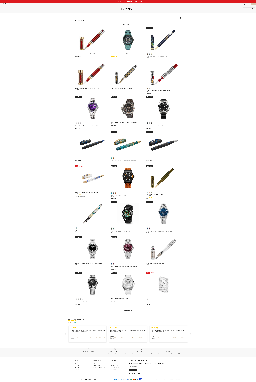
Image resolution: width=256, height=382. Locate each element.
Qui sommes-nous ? (97, 361)
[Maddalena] (149, 192)
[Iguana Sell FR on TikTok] (7, 3)
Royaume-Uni (78, 365)
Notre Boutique (96, 365)
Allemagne (77, 369)
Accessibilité (113, 369)
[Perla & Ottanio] (76, 228)
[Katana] (151, 54)
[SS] (114, 228)
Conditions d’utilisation (164, 380)
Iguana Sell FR (93, 379)
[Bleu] (78, 123)
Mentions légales (157, 380)
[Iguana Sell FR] (126, 9)
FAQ (112, 361)
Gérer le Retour (114, 363)
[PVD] (112, 228)
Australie (77, 367)
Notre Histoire (96, 363)
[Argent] (147, 299)
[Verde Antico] (151, 192)
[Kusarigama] (147, 54)
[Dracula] (149, 88)
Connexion (247, 3)
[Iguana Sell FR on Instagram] (3, 3)
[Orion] (114, 158)
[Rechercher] (253, 9)
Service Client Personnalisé (99, 367)
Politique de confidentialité (171, 380)
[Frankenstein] (147, 88)
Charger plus (128, 310)
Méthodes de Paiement (116, 367)
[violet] (80, 123)
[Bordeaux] (149, 228)
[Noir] (76, 123)
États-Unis (77, 363)
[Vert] (78, 299)
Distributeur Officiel (115, 365)
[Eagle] (112, 158)
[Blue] (147, 192)
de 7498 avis (71, 322)
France (76, 370)
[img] (128, 321)
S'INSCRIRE (132, 370)
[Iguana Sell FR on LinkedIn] (5, 3)
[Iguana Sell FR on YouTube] (9, 3)
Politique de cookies (178, 380)
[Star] (149, 54)
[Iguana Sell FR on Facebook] (1, 3)
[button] (48, 9)
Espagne (77, 361)
